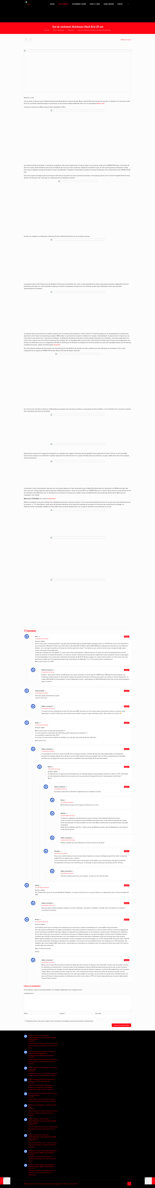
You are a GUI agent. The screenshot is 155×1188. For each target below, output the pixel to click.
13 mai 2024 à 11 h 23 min (47, 708)
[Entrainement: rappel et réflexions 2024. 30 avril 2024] (5, 1180)
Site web (98, 1013)
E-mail (62, 1013)
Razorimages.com (57, 1184)
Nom (26, 1013)
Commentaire (29, 993)
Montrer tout (126, 40)
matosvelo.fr (74, 1184)
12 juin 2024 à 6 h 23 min (67, 873)
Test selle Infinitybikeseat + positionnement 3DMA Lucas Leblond (42, 1037)
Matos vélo (100, 103)
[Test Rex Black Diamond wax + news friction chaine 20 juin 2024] (150, 1180)
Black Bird (52, 498)
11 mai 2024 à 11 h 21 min (47, 672)
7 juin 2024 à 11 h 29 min (60, 789)
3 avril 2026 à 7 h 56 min (47, 962)
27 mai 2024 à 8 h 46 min (41, 725)
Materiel (71, 30)
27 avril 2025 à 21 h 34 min (42, 887)
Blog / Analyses (58, 30)
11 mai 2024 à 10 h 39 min (41, 638)
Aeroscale (57, 345)
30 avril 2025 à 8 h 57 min (48, 905)
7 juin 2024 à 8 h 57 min (54, 769)
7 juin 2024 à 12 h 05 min (67, 802)
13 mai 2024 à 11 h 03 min (41, 693)
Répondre (126, 636)
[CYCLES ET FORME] (28, 4)
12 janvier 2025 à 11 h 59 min (68, 840)
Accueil (46, 30)
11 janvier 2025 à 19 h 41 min (68, 815)
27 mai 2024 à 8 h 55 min (47, 751)
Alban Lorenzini (33, 1035)
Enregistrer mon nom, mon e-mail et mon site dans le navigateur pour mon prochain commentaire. (59, 1021)
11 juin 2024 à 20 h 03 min (60, 853)
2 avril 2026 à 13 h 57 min (41, 921)
